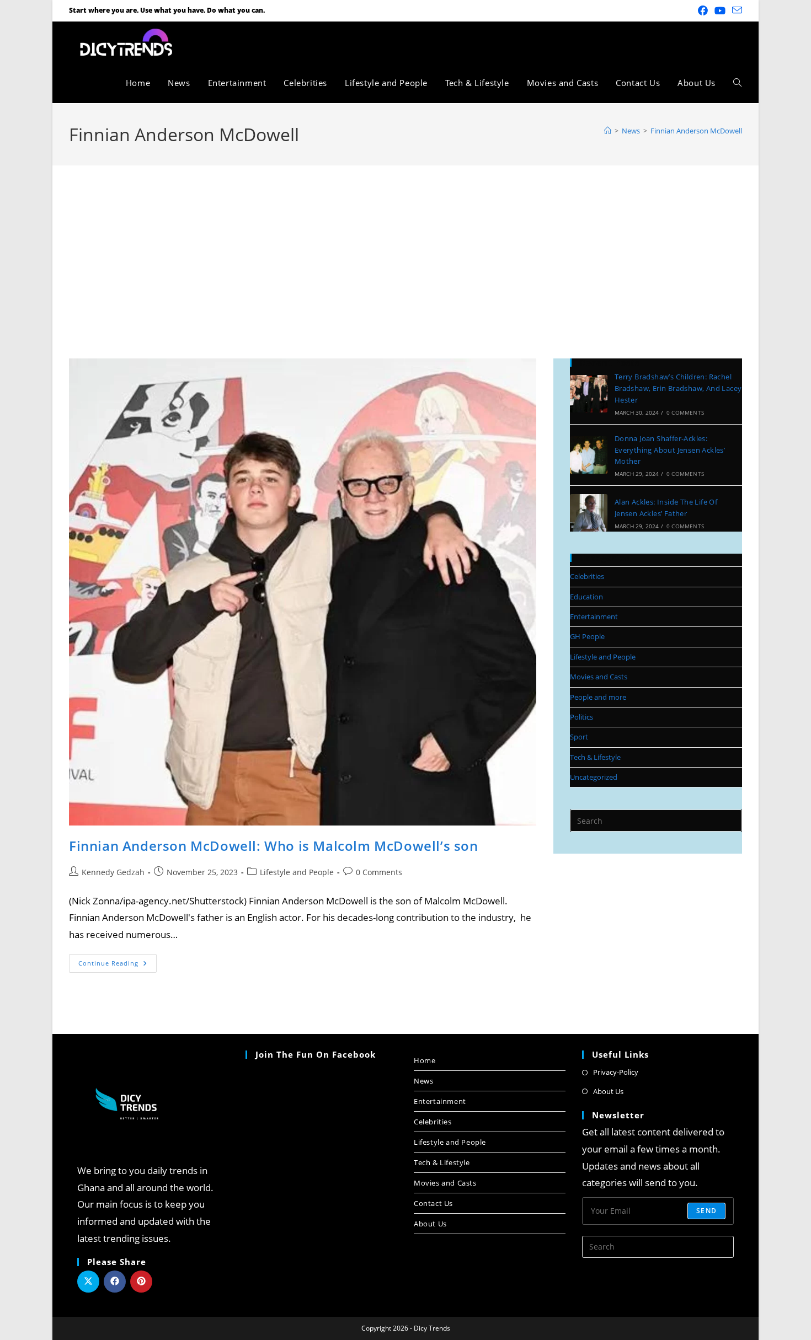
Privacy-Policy (615, 1072)
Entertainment (594, 616)
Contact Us (433, 1203)
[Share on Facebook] (115, 1282)
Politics (581, 717)
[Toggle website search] (737, 82)
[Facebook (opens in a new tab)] (703, 10)
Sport (579, 737)
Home (424, 1060)
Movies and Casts (598, 677)
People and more (598, 697)
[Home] (607, 131)
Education (586, 597)
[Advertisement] (405, 248)
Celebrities (587, 576)
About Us (430, 1224)
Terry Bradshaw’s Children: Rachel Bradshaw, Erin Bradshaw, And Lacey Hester (678, 388)
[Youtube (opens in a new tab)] (720, 10)
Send (706, 1210)
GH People (587, 636)
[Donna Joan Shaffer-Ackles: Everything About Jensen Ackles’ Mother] (588, 455)
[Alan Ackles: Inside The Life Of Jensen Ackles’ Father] (588, 513)
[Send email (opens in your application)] (735, 10)
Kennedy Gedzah (113, 872)
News (423, 1081)
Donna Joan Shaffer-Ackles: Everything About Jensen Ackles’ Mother (670, 450)
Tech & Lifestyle (595, 757)
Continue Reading (117, 960)
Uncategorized (593, 777)
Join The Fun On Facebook (315, 1054)
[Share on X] (88, 1282)
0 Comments (379, 872)
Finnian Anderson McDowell (696, 131)
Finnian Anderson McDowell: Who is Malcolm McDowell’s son (273, 846)
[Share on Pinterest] (141, 1282)
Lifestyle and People (297, 872)
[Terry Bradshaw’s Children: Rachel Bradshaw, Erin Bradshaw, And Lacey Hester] (588, 393)
